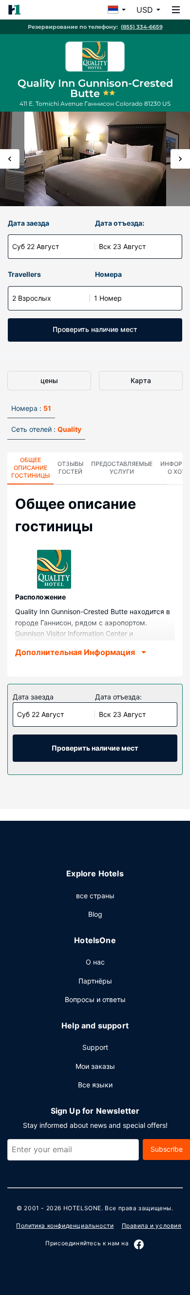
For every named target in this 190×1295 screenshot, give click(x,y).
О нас (95, 962)
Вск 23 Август (122, 246)
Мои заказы (95, 1066)
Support (95, 1047)
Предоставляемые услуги (121, 467)
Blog (95, 914)
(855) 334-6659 (142, 26)
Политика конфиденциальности (65, 1225)
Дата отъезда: (119, 223)
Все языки (95, 1085)
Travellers (24, 274)
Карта (141, 380)
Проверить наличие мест (95, 329)
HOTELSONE (82, 1208)
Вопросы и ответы (95, 999)
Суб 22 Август (35, 246)
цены (49, 380)
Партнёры (95, 981)
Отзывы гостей (70, 467)
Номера (108, 274)
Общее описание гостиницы (30, 467)
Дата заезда (28, 223)
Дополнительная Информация (75, 652)
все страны (95, 895)
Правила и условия (152, 1225)
